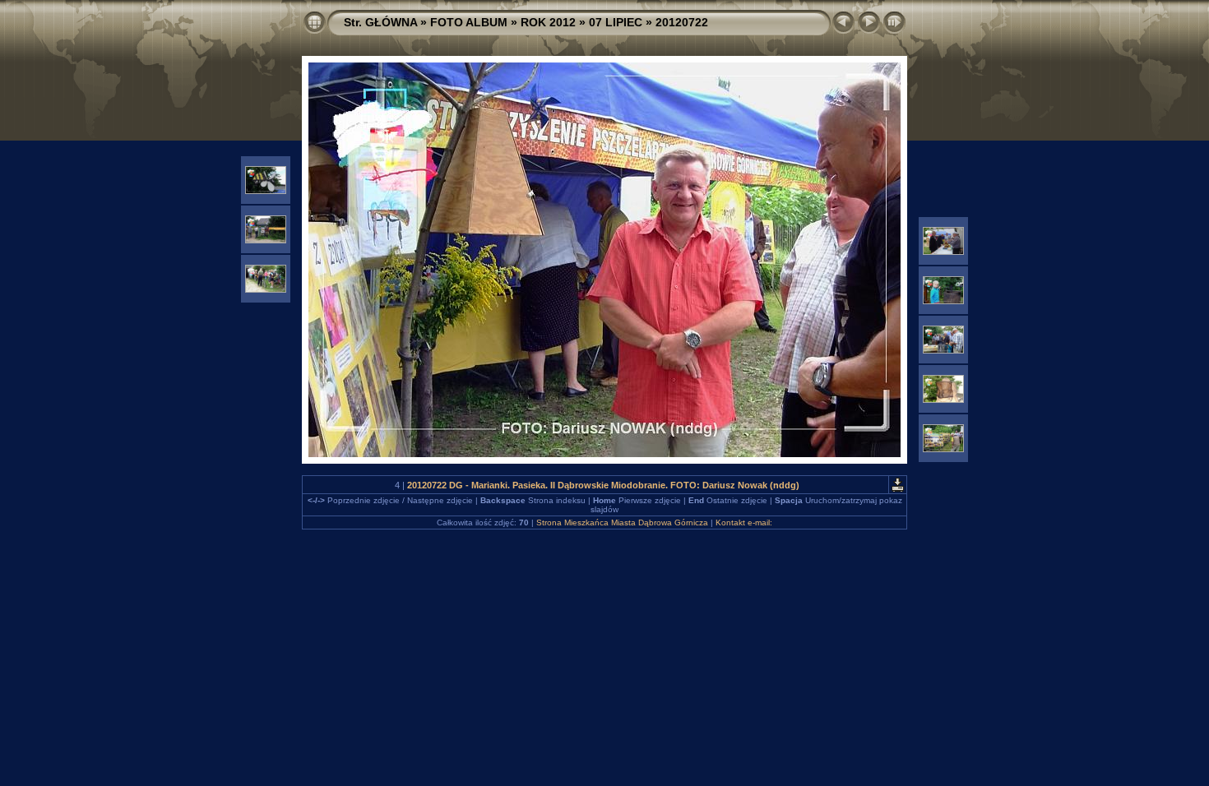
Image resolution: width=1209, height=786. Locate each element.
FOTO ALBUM (468, 22)
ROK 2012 (548, 22)
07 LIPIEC (615, 22)
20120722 (681, 22)
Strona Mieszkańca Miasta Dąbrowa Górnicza (622, 522)
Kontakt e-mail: (744, 522)
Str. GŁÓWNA (380, 22)
